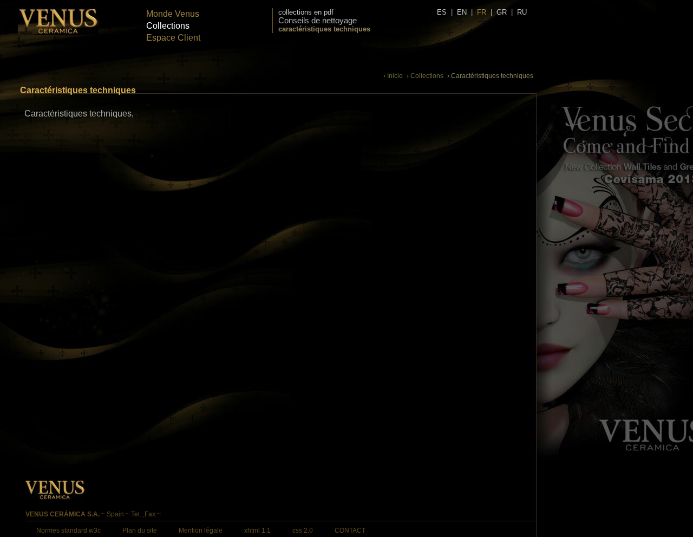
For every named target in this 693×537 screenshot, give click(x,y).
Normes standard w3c (68, 530)
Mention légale (201, 530)
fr (481, 12)
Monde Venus (172, 13)
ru (522, 12)
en (462, 12)
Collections (167, 25)
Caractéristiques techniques (324, 29)
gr (501, 12)
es (442, 12)
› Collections (425, 76)
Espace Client (173, 37)
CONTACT (350, 530)
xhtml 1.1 (257, 530)
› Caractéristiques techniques (490, 76)
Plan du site (139, 530)
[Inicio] (58, 33)
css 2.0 (302, 530)
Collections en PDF (306, 12)
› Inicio (393, 76)
